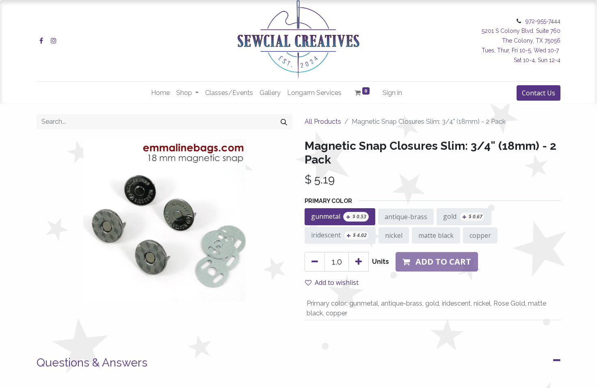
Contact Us (538, 92)
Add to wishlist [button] (337, 282)
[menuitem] (160, 93)
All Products (323, 121)
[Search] (283, 121)
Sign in (392, 93)
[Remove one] (315, 262)
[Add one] (358, 262)
